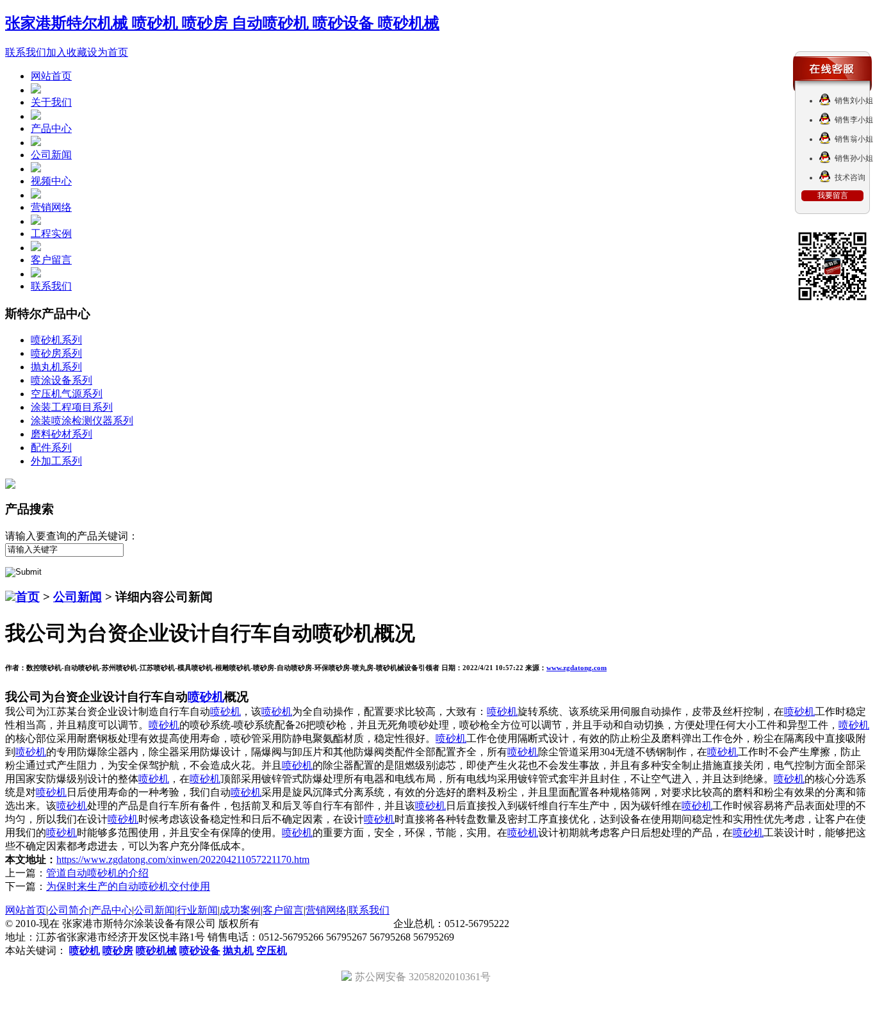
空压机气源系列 (66, 393)
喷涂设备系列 (61, 380)
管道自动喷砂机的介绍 (97, 872)
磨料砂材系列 (61, 434)
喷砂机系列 (56, 339)
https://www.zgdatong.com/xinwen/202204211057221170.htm (182, 859)
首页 (27, 597)
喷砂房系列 (56, 353)
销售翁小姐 (854, 139)
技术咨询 (850, 177)
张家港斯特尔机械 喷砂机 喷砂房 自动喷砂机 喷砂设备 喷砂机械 (222, 23)
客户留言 (51, 259)
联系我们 (25, 52)
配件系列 (51, 447)
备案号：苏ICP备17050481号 (326, 923)
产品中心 (51, 128)
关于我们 (51, 102)
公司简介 (68, 910)
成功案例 (240, 910)
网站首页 (51, 75)
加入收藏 (66, 52)
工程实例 (51, 233)
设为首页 (107, 52)
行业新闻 (197, 910)
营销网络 (51, 207)
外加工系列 (56, 461)
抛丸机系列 (56, 366)
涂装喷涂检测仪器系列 (82, 420)
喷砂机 (206, 696)
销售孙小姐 (854, 158)
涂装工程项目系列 (72, 407)
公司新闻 (51, 154)
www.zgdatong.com (576, 667)
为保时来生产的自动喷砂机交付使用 (128, 886)
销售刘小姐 (854, 100)
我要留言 (832, 195)
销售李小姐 (854, 119)
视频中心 (51, 181)
